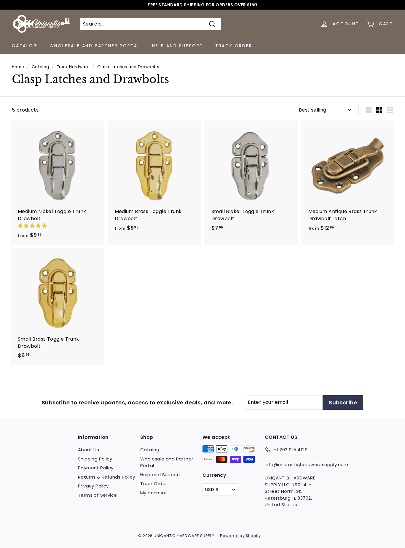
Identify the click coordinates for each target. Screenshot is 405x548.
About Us (88, 450)
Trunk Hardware (73, 67)
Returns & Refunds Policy (106, 477)
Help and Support (177, 46)
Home (18, 67)
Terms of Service (97, 495)
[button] (33, 225)
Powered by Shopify (240, 536)
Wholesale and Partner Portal (95, 46)
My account (153, 493)
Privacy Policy (93, 486)
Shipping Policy (95, 459)
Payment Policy (96, 468)
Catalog (25, 46)
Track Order (233, 46)
